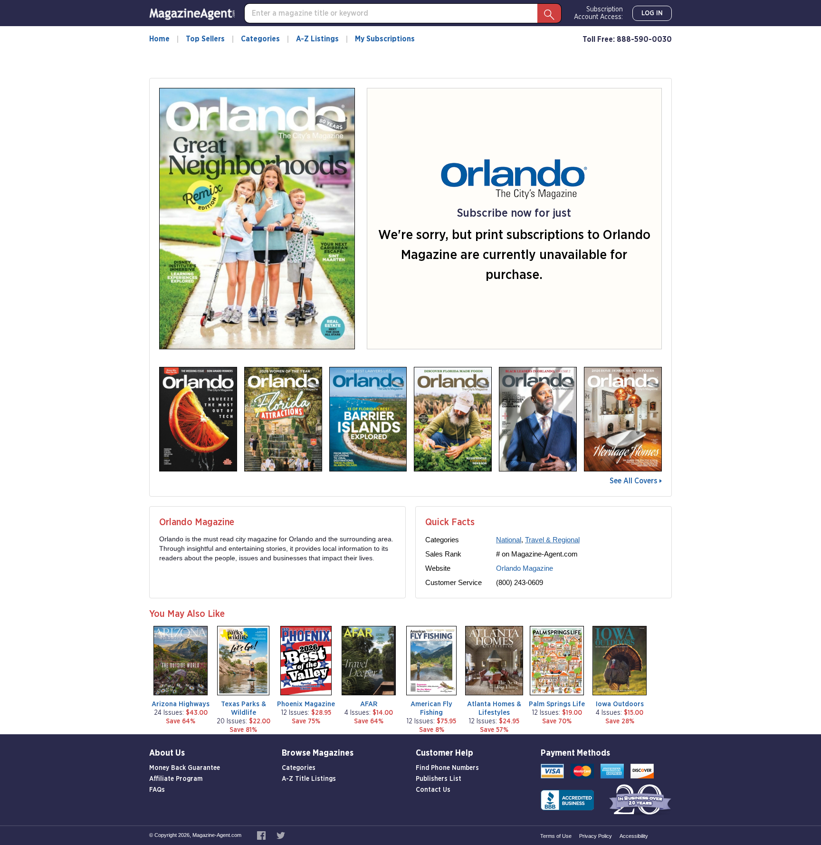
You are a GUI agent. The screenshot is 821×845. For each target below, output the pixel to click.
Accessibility (634, 836)
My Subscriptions (385, 39)
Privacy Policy (595, 836)
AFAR (368, 704)
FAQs (157, 790)
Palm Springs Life (557, 704)
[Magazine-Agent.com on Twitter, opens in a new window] (281, 835)
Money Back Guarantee (184, 768)
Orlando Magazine (524, 568)
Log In (652, 13)
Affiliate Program (175, 779)
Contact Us (433, 790)
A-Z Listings (317, 39)
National (508, 540)
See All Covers (633, 481)
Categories (260, 39)
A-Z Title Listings (309, 779)
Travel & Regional (552, 540)
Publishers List (438, 779)
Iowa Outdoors (620, 704)
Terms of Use (556, 836)
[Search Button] (549, 13)
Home (159, 39)
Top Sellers (205, 39)
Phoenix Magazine (306, 704)
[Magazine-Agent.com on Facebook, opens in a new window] (262, 835)
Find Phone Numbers (447, 768)
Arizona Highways (181, 704)
